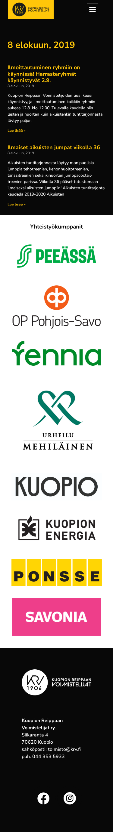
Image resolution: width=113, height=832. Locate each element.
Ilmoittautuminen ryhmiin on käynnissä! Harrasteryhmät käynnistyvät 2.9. (44, 74)
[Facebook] (43, 798)
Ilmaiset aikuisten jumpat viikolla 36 (54, 147)
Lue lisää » (17, 130)
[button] (92, 9)
